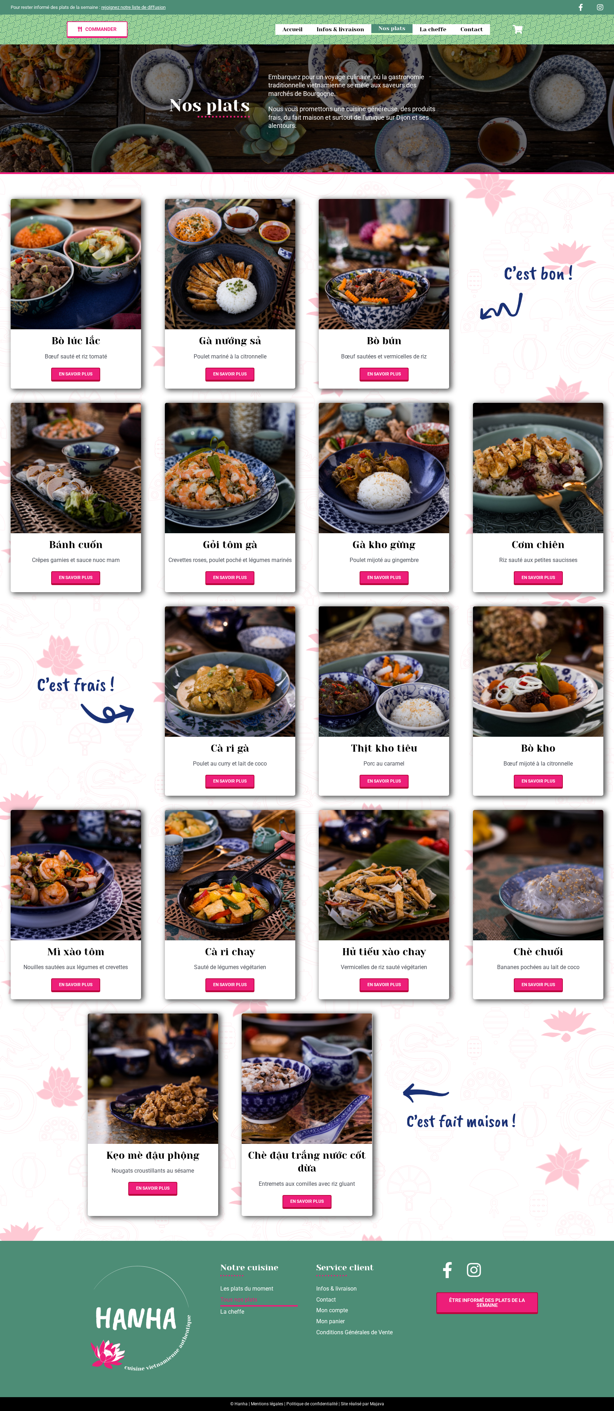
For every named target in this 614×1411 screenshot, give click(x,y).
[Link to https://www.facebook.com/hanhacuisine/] (580, 7)
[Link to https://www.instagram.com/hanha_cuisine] (600, 7)
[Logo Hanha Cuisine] (139, 1268)
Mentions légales (267, 1403)
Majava (377, 1403)
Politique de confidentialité (312, 1403)
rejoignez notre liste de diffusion (133, 7)
